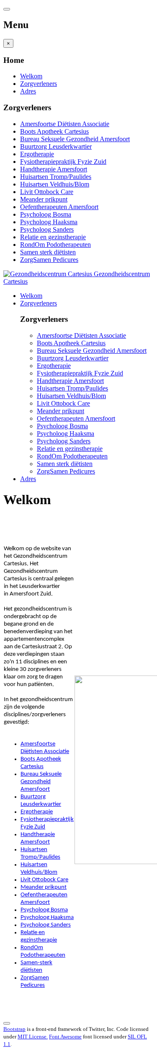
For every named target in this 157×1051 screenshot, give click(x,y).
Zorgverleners (38, 83)
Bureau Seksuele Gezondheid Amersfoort (75, 138)
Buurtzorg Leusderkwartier (56, 146)
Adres (28, 91)
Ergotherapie (37, 154)
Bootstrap (14, 1029)
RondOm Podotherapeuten (55, 244)
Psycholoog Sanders (47, 229)
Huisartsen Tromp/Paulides (55, 176)
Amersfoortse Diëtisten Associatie (64, 123)
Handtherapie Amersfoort (53, 169)
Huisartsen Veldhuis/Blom (54, 184)
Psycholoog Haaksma (48, 221)
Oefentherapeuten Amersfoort (59, 206)
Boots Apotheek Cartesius (54, 131)
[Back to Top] (6, 1023)
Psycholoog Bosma (45, 214)
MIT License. (33, 1036)
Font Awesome (65, 1036)
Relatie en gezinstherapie (53, 237)
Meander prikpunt (43, 199)
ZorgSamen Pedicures (49, 259)
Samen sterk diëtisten (48, 252)
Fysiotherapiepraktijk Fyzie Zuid (63, 161)
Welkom (31, 76)
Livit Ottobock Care (46, 191)
